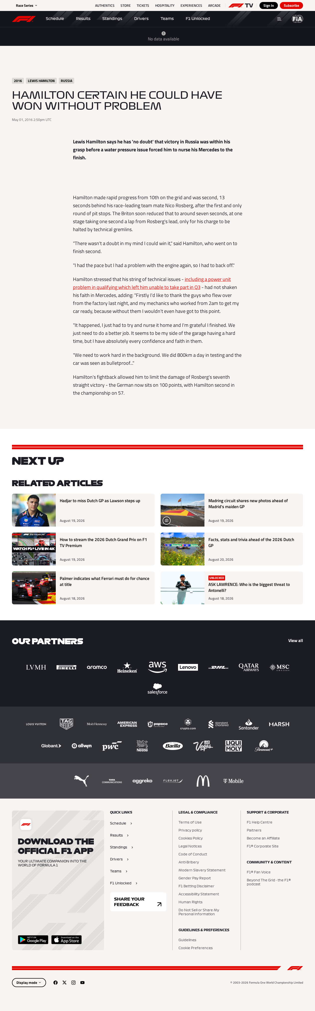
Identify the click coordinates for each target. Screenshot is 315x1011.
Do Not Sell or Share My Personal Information (199, 912)
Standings (112, 18)
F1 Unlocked (198, 18)
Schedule (55, 18)
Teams (167, 18)
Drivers (141, 18)
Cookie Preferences (196, 948)
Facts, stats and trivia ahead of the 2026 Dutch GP (251, 543)
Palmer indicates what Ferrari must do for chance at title (104, 581)
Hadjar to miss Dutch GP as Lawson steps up (100, 501)
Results (83, 18)
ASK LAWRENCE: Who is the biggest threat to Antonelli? (249, 587)
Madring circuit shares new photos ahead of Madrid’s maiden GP (248, 504)
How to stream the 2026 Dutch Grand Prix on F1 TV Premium (103, 543)
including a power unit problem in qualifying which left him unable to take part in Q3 (152, 283)
